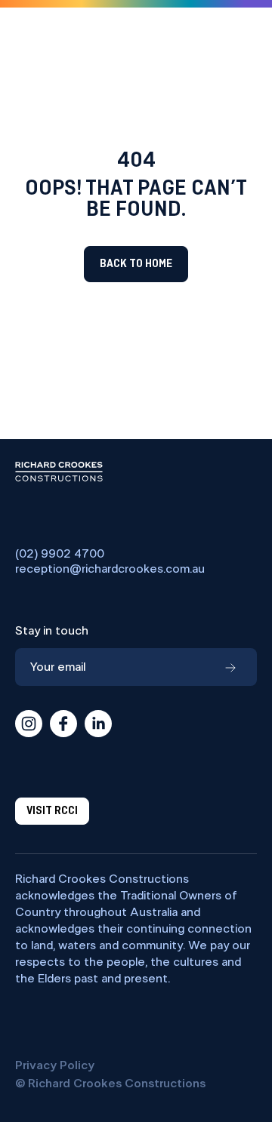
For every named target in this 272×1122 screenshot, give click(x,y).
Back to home (136, 264)
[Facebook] (63, 723)
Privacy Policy (54, 1065)
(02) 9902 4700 (59, 554)
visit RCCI (52, 811)
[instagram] (28, 723)
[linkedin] (98, 723)
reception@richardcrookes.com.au (110, 569)
